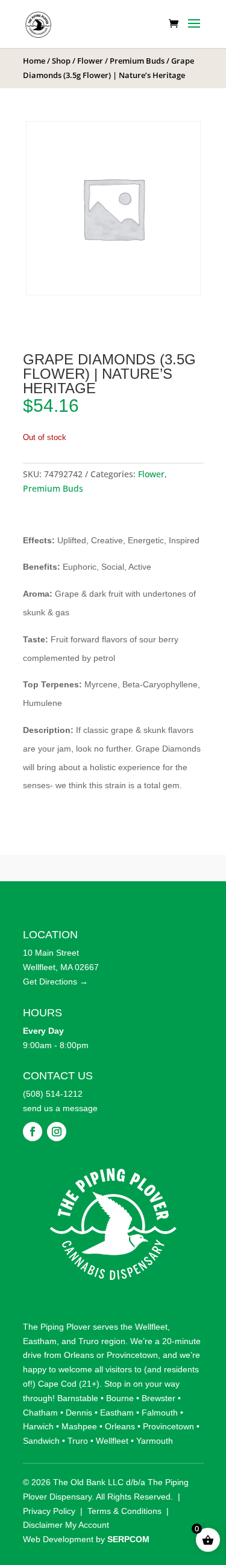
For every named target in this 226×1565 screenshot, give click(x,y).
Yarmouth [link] (154, 1441)
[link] (38, 23)
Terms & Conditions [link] (124, 1511)
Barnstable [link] (77, 1398)
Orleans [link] (79, 1355)
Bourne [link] (120, 1398)
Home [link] (34, 60)
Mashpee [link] (79, 1426)
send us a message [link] (60, 1108)
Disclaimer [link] (43, 1525)
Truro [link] (88, 1341)
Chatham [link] (40, 1412)
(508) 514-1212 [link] (53, 1094)
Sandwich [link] (41, 1441)
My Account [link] (87, 1525)
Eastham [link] (40, 1341)
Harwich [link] (38, 1426)
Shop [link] (61, 60)
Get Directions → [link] (55, 981)
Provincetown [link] (132, 1355)
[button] (194, 31)
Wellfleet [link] (151, 1326)
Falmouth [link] (160, 1412)
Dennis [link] (79, 1412)
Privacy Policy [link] (49, 1511)
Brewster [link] (158, 1398)
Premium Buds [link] (137, 60)
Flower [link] (90, 60)
